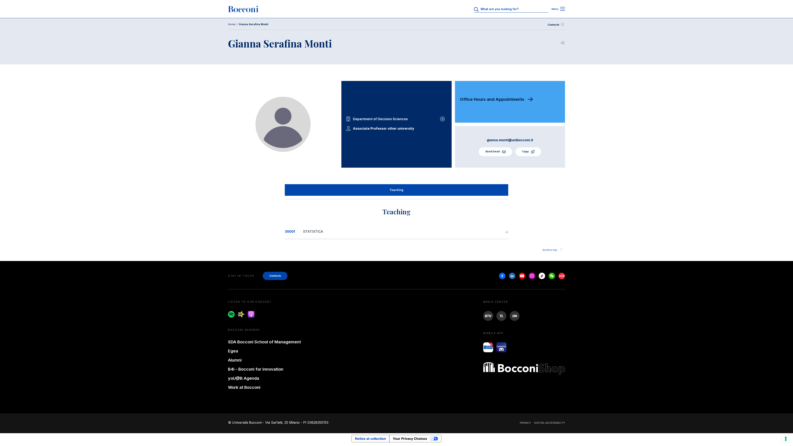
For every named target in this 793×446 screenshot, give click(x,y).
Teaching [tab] (396, 190)
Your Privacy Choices (410, 439)
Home (231, 24)
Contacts (553, 24)
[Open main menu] (562, 9)
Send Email (493, 151)
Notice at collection (370, 439)
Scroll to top (550, 249)
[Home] (243, 9)
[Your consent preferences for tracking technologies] (786, 439)
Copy (525, 151)
